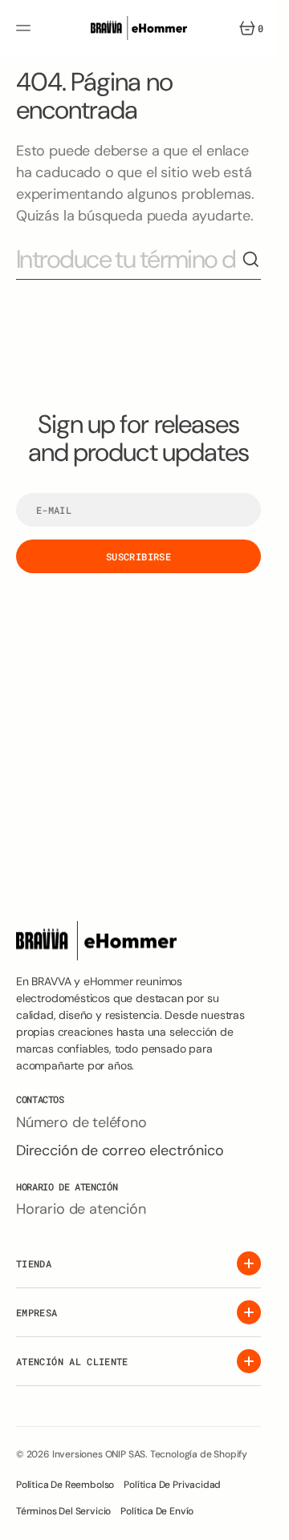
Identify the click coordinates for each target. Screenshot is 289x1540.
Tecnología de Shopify (198, 1454)
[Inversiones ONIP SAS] (139, 28)
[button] (25, 28)
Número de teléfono (81, 1122)
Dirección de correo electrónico (119, 1150)
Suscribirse (138, 556)
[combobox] (129, 259)
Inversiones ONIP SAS (98, 1454)
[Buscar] (251, 259)
